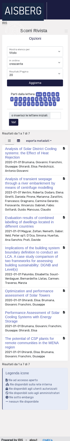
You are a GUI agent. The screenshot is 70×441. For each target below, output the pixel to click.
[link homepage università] (14, 31)
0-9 (39, 94)
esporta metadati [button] (37, 140)
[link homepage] (24, 11)
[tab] (9, 141)
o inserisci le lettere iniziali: (29, 115)
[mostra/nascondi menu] (66, 31)
